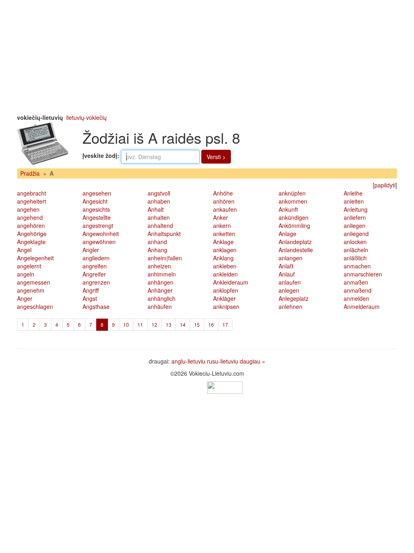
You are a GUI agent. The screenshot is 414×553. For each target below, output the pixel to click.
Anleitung (356, 209)
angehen (28, 209)
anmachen (357, 266)
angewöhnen (99, 242)
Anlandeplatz (295, 242)
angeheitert (31, 201)
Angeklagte (31, 242)
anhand (157, 242)
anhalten (159, 217)
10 (126, 324)
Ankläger (224, 298)
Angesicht (95, 201)
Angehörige (31, 234)
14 (183, 324)
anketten (224, 234)
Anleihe (353, 193)
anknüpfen (292, 193)
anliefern (355, 217)
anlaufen (290, 282)
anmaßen (356, 282)
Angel (24, 250)
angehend (30, 217)
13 (168, 324)
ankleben (225, 266)
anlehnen (290, 306)
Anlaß (286, 266)
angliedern (96, 258)
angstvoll (159, 193)
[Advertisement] (207, 56)
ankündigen (293, 217)
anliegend (356, 234)
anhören (223, 201)
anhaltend (160, 225)
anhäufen (160, 306)
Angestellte (96, 217)
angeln (25, 274)
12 (154, 324)
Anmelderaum (362, 306)
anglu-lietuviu (188, 361)
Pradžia (30, 173)
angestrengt (97, 225)
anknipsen (226, 306)
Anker (220, 217)
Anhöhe (223, 193)
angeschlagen (35, 306)
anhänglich (161, 298)
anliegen (354, 225)
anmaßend (358, 290)
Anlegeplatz (293, 298)
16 (211, 324)
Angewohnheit (100, 234)
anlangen (290, 258)
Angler (90, 250)
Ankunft (288, 209)
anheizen (159, 266)
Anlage (287, 234)
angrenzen (96, 282)
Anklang (223, 258)
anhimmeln (162, 274)
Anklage (223, 242)
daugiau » (252, 361)
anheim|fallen (165, 258)
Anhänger (160, 290)
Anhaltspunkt (164, 234)
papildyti (384, 185)
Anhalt (156, 209)
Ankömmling (294, 225)
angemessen (33, 282)
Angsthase (96, 306)
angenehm (30, 290)
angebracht (31, 193)
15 (197, 324)
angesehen (96, 193)
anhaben (159, 201)
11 (140, 324)
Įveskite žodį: (100, 155)
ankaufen (225, 209)
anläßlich (355, 258)
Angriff (90, 290)
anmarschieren (363, 274)
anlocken (355, 242)
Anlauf (287, 274)
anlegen (289, 290)
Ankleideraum (230, 282)
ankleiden (225, 274)
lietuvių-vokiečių (86, 117)
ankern (222, 225)
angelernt (29, 266)
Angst (89, 298)
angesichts (96, 209)
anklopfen (225, 290)
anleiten (354, 201)
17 (225, 324)
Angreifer (94, 274)
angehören (31, 225)
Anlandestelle (296, 250)
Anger (24, 298)
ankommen (293, 201)
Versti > (216, 157)
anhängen (160, 282)
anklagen (225, 250)
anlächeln (356, 250)
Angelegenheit (35, 258)
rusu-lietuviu (222, 361)
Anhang (157, 250)
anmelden (356, 298)
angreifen (94, 266)
